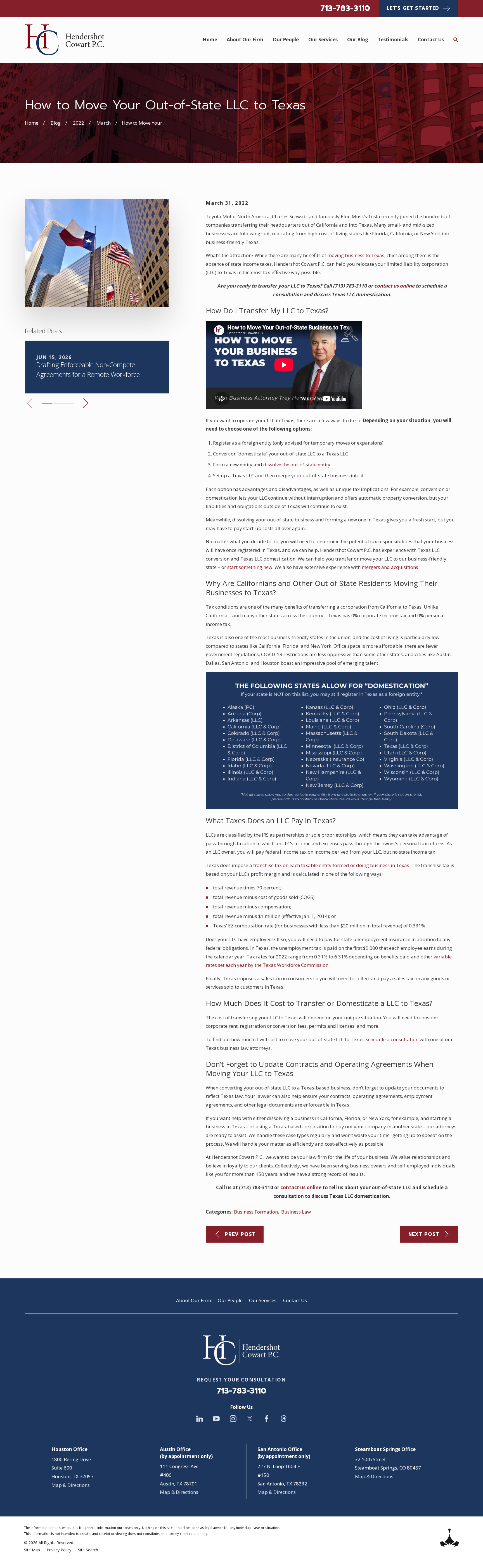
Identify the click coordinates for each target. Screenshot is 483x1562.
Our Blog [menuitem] (357, 39)
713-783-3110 (345, 8)
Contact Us (295, 1300)
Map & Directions (70, 1485)
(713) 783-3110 (350, 286)
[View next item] (86, 403)
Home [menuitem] (210, 39)
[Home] (64, 39)
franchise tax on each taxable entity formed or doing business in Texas (331, 865)
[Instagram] (233, 1418)
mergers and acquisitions (390, 567)
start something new (249, 567)
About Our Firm (193, 1300)
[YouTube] (216, 1418)
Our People (230, 1300)
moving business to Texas (355, 255)
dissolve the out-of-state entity (296, 464)
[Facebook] (266, 1418)
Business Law (296, 1212)
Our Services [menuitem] (323, 39)
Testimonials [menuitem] (393, 39)
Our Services (262, 1300)
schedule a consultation (392, 1039)
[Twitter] (250, 1418)
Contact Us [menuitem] (431, 39)
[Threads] (283, 1418)
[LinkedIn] (199, 1418)
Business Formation (256, 1212)
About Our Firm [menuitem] (245, 39)
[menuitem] (32, 1550)
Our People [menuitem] (286, 39)
